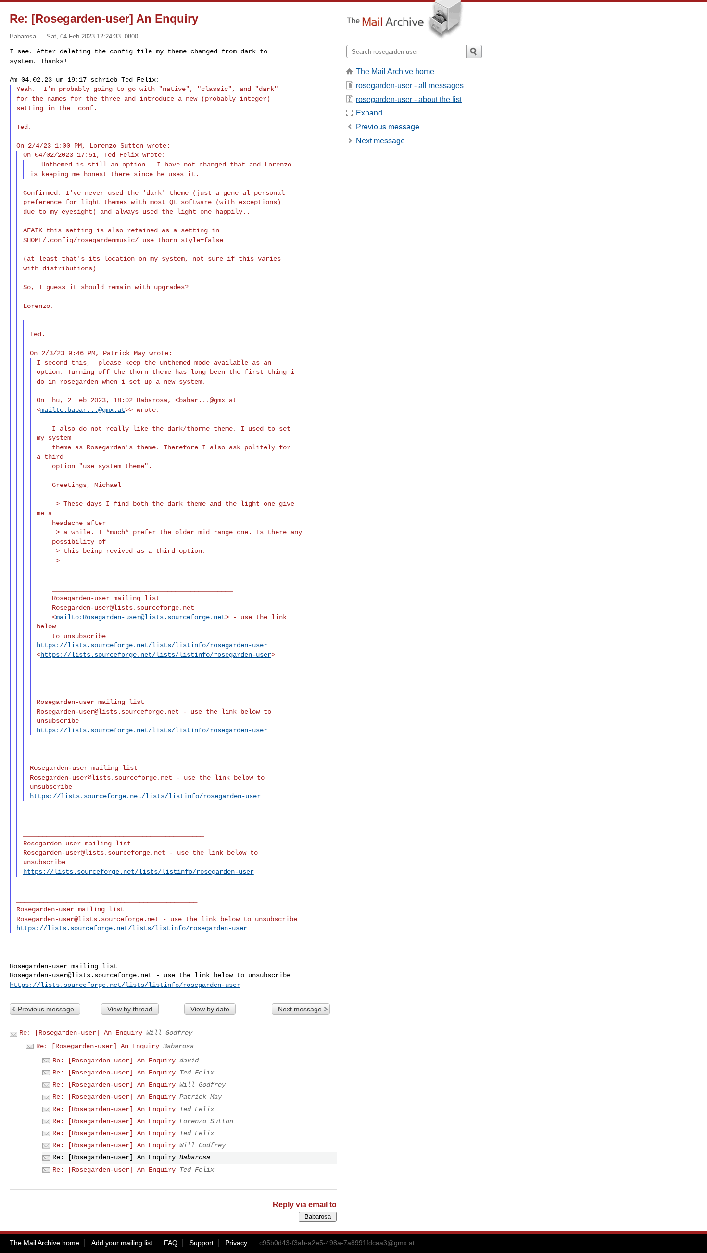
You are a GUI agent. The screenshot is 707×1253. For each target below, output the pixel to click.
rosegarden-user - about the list (409, 99)
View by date (209, 1009)
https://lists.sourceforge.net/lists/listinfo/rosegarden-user (152, 645)
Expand (369, 113)
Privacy (236, 1243)
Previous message (46, 1009)
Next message (300, 1009)
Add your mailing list (121, 1243)
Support (201, 1243)
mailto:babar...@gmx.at (82, 410)
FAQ (170, 1243)
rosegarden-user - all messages (410, 85)
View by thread (129, 1009)
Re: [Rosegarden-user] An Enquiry (80, 1032)
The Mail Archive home (395, 71)
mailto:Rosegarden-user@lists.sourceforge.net (140, 617)
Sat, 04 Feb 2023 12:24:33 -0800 (92, 36)
